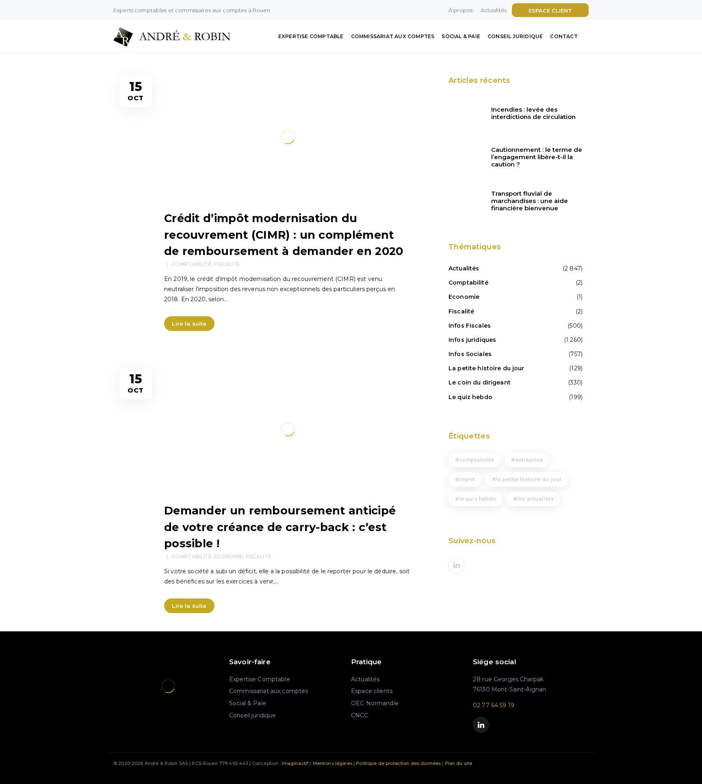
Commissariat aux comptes (393, 36)
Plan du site (458, 763)
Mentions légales (332, 763)
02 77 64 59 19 (493, 705)
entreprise (529, 460)
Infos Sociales (470, 354)
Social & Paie (461, 36)
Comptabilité (191, 264)
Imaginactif (295, 763)
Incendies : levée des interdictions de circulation (533, 113)
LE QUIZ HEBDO (477, 499)
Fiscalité (227, 264)
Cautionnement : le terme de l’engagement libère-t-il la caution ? (536, 157)
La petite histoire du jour (486, 368)
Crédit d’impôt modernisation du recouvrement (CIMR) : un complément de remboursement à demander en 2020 (283, 235)
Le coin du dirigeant (479, 382)
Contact (563, 36)
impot (467, 479)
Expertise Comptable (311, 36)
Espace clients (371, 691)
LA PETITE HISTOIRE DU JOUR (529, 479)
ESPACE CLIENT (550, 10)
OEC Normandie (375, 703)
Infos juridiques (472, 339)
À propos (460, 10)
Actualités (494, 10)
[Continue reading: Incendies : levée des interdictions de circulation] (464, 113)
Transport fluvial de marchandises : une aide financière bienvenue (529, 201)
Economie (228, 556)
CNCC (359, 715)
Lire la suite (189, 323)
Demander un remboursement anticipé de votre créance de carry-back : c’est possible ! (280, 527)
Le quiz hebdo (470, 397)
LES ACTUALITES (535, 499)
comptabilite (476, 460)
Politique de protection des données (398, 763)
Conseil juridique (515, 36)
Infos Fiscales (469, 325)
